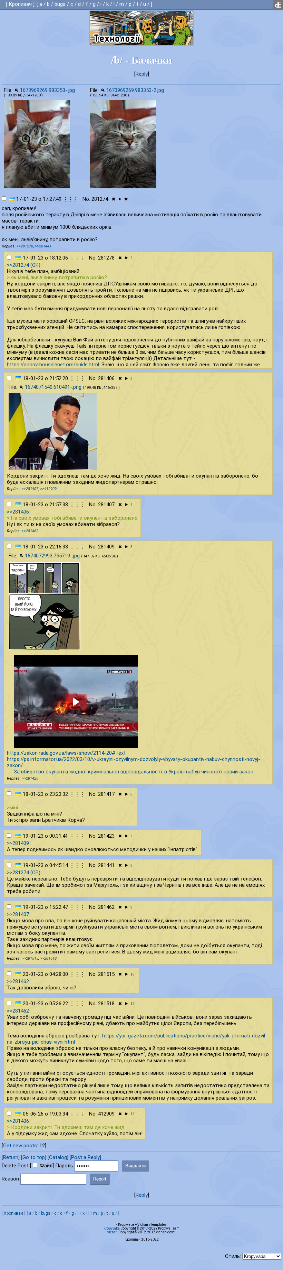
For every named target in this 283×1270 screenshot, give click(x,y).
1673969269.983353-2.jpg (135, 90)
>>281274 (18, 265)
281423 (106, 836)
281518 (106, 1003)
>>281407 (30, 489)
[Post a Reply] (85, 1157)
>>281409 (18, 843)
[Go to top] (33, 1157)
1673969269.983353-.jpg (47, 90)
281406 (106, 378)
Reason (10, 1179)
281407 (106, 504)
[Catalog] (58, 1157)
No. (86, 199)
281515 (106, 974)
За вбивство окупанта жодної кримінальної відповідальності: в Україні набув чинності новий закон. (134, 772)
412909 (106, 1114)
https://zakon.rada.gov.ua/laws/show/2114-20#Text (66, 753)
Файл (46, 1166)
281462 (106, 907)
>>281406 (18, 512)
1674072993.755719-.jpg (52, 556)
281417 (106, 794)
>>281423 (30, 778)
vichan (112, 1232)
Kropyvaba (112, 1228)
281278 (106, 258)
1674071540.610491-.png (53, 387)
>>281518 (48, 958)
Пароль (64, 1166)
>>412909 (48, 489)
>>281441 (43, 246)
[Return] (11, 1157)
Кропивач (20, 4)
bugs (60, 4)
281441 (106, 865)
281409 (106, 547)
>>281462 (30, 531)
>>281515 (30, 958)
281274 (99, 199)
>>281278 (25, 246)
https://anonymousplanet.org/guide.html (53, 364)
